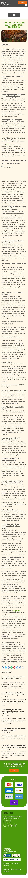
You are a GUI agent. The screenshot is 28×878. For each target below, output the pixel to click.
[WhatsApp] (11, 667)
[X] (6, 667)
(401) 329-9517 (23, 2)
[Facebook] (3, 667)
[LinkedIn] (9, 667)
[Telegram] (17, 667)
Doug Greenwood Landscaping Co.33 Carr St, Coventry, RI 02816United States (12, 818)
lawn (7, 144)
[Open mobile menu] (26, 5)
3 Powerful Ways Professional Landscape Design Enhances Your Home (12, 712)
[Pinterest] (14, 667)
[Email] (23, 667)
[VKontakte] (20, 667)
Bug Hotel (16, 611)
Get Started (14, 770)
